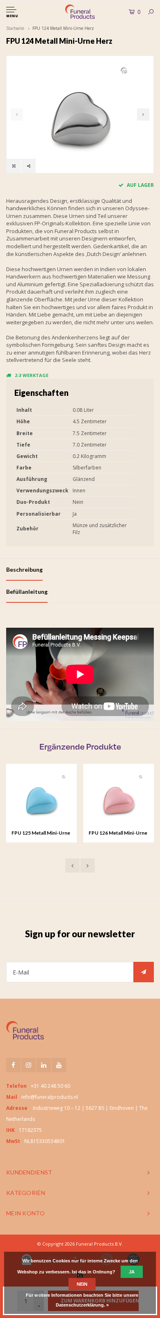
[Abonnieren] (143, 972)
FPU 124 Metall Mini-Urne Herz (63, 28)
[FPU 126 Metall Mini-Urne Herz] (119, 799)
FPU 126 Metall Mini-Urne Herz (118, 833)
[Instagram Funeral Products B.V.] (28, 1065)
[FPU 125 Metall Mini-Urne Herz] (41, 799)
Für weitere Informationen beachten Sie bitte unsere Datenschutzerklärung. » (82, 1300)
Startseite (15, 28)
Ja (132, 1271)
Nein (82, 1284)
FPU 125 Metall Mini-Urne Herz (40, 833)
